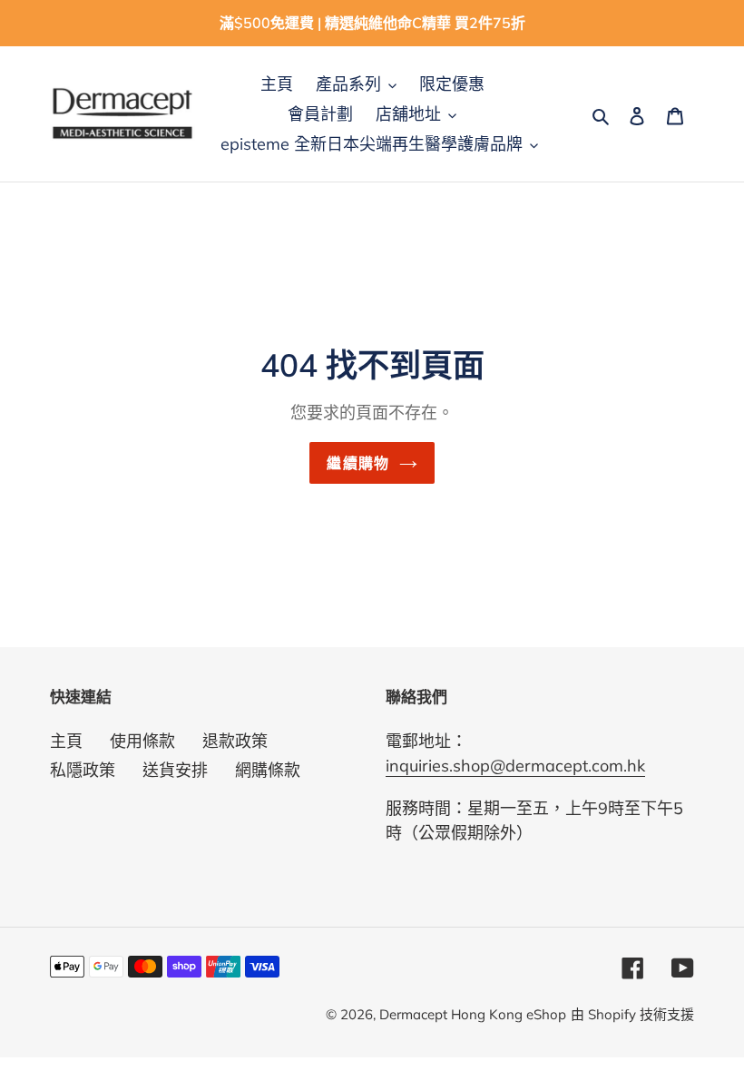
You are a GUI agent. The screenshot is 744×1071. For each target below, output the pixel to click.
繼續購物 (358, 463)
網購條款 (267, 770)
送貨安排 (175, 770)
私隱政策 (82, 770)
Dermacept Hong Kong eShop (472, 1014)
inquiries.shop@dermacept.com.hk (515, 765)
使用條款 (142, 741)
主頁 (66, 741)
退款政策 (235, 741)
